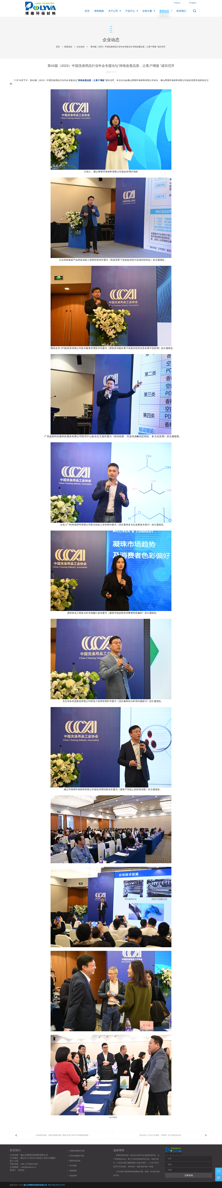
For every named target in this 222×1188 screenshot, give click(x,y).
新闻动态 (68, 47)
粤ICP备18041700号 (56, 1185)
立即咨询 (188, 1175)
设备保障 (73, 1176)
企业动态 (81, 47)
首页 (58, 47)
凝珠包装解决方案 (77, 1151)
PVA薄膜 (73, 1166)
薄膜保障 (73, 1171)
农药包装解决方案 (76, 1156)
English (192, 3)
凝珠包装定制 (74, 1161)
